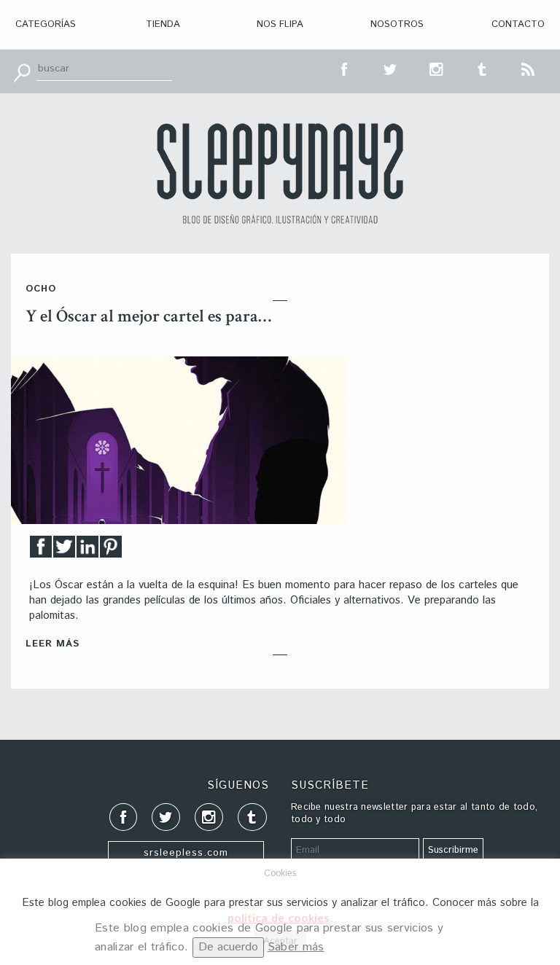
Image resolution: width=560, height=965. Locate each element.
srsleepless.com (186, 852)
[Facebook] (40, 551)
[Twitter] (64, 551)
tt (391, 67)
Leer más (52, 644)
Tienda (163, 24)
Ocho (41, 289)
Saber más (296, 947)
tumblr (482, 67)
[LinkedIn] (87, 551)
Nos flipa (280, 24)
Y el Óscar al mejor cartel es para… (148, 316)
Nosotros (397, 24)
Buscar (22, 71)
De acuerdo (228, 947)
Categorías (45, 24)
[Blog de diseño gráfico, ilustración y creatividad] (280, 173)
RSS (528, 67)
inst (436, 67)
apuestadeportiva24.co (51, 771)
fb (345, 67)
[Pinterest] (110, 551)
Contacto (518, 24)
